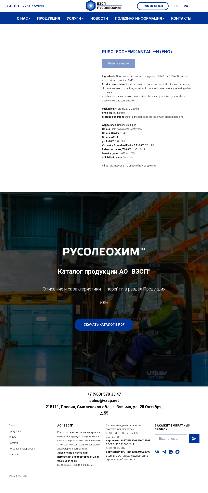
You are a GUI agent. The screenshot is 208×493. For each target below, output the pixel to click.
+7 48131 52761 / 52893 (24, 6)
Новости (99, 18)
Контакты (181, 18)
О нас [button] (22, 18)
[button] (153, 6)
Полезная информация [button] (138, 18)
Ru (186, 6)
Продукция (48, 18)
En (176, 6)
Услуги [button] (74, 18)
